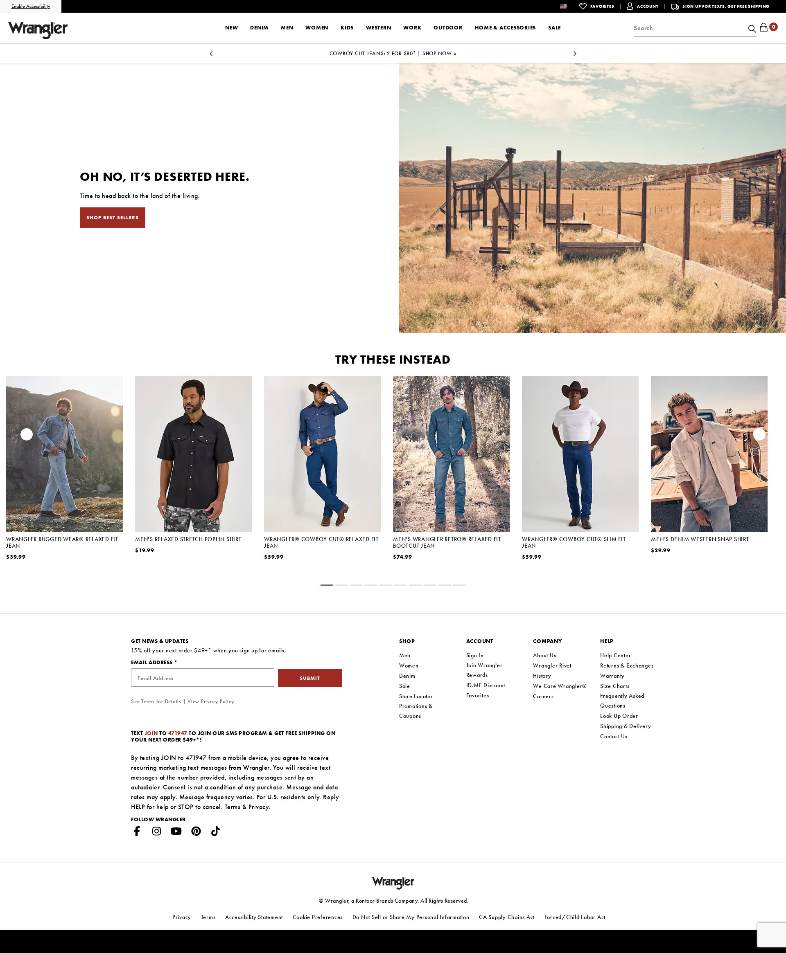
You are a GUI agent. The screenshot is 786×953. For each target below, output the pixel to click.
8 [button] (444, 586)
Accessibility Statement (254, 917)
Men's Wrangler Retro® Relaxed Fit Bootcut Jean (447, 542)
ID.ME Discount (486, 685)
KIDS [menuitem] (347, 27)
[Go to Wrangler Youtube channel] (176, 832)
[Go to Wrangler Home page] (393, 882)
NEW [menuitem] (231, 27)
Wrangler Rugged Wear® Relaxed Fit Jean (62, 542)
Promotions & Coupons (416, 710)
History (542, 675)
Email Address (152, 662)
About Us (544, 655)
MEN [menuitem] (287, 27)
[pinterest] (196, 832)
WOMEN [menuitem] (316, 27)
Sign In (475, 655)
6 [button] (415, 586)
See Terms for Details (156, 701)
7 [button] (430, 586)
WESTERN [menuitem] (378, 27)
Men (405, 655)
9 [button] (459, 586)
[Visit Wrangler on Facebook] (137, 832)
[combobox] (695, 28)
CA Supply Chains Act (507, 917)
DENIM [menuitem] (259, 27)
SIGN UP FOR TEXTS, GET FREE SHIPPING (726, 6)
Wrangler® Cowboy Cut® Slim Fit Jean (574, 542)
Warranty (612, 675)
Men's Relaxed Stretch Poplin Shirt (188, 539)
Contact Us (614, 736)
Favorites (477, 695)
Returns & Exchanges (626, 665)
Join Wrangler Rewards (484, 670)
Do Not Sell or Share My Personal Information (411, 917)
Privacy (258, 806)
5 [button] (400, 586)
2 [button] (356, 586)
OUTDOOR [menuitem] (448, 27)
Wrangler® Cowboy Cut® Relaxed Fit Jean (321, 542)
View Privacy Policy (210, 701)
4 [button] (385, 586)
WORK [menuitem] (412, 27)
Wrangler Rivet (552, 665)
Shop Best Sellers (112, 217)
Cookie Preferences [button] (318, 917)
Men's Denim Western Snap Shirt (700, 539)
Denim (407, 675)
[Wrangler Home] (38, 30)
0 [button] (327, 586)
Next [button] (575, 56)
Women (409, 665)
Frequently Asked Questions (622, 700)
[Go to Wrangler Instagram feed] (157, 832)
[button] (569, 6)
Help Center (615, 655)
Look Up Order (619, 715)
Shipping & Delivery (625, 726)
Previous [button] (210, 56)
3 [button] (371, 586)
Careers (543, 696)
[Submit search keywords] (751, 28)
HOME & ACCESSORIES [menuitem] (505, 27)
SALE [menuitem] (554, 27)
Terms (233, 806)
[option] (393, 53)
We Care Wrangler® (560, 686)
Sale (404, 686)
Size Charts (614, 686)
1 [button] (341, 586)
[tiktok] (216, 832)
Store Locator (416, 696)
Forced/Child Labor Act (575, 917)
